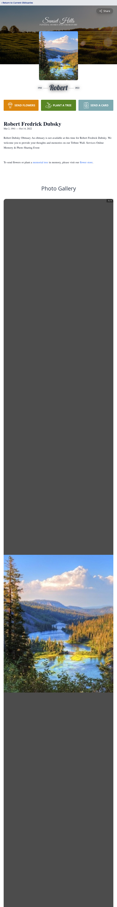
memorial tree (40, 162)
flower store (86, 162)
